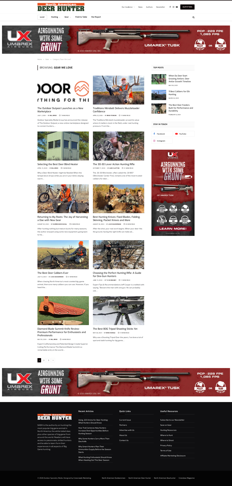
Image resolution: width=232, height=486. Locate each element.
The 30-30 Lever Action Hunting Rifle (114, 164)
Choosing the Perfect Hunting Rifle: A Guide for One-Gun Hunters (117, 274)
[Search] (193, 17)
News (140, 7)
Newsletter (160, 7)
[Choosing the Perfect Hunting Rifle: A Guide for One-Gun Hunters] (118, 254)
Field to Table (81, 17)
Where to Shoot (167, 440)
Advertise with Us (126, 430)
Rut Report (96, 17)
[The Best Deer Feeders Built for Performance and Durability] (158, 108)
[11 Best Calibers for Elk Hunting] (158, 95)
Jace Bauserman (114, 224)
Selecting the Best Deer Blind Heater (57, 164)
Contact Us (123, 440)
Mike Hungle (110, 333)
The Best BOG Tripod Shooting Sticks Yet (115, 328)
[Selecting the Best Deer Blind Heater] (63, 146)
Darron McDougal (60, 224)
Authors (149, 7)
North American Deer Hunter (139, 478)
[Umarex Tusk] (116, 40)
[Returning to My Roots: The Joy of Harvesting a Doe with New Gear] (63, 198)
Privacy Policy (166, 445)
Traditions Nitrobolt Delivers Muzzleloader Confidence (116, 110)
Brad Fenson (111, 115)
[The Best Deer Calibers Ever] (63, 254)
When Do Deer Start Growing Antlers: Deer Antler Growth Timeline (180, 78)
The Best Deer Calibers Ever (52, 273)
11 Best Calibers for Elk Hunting (179, 93)
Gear (67, 17)
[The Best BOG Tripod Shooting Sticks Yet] (118, 310)
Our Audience (127, 7)
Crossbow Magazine (187, 478)
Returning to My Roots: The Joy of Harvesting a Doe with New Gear (62, 218)
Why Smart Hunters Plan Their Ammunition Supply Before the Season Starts (94, 449)
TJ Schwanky (111, 280)
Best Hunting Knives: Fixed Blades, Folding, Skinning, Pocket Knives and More (116, 218)
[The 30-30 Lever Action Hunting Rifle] (118, 146)
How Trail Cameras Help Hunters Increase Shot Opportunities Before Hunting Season (93, 431)
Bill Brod (53, 115)
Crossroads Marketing (82, 478)
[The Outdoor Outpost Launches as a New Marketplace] (63, 90)
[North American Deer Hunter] (60, 7)
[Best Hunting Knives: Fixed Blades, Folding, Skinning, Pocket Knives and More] (118, 198)
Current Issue (125, 420)
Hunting (54, 17)
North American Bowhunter (165, 478)
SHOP (42, 17)
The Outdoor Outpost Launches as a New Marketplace (60, 110)
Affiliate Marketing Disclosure (173, 455)
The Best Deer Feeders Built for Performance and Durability (181, 108)
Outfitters (187, 7)
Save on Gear (166, 425)
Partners (123, 425)
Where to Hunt (166, 435)
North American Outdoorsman (113, 478)
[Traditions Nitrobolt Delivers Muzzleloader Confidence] (118, 90)
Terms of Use (165, 450)
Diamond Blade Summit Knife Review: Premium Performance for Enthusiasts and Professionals (61, 332)
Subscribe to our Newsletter (172, 420)
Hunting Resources (168, 430)
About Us (123, 435)
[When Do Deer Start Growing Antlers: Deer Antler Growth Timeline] (158, 79)
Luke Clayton (114, 168)
